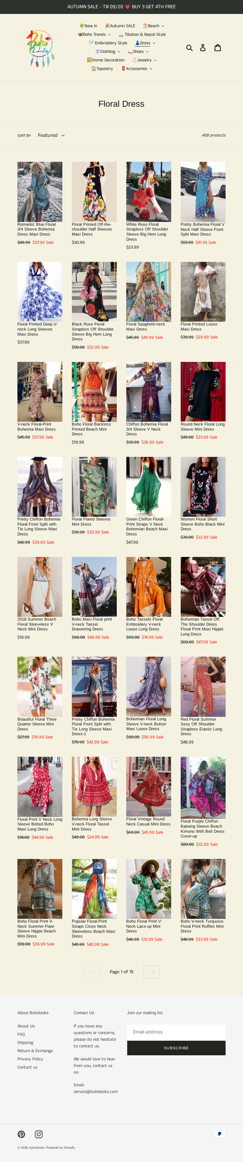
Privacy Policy (30, 1059)
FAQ (21, 1034)
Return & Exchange (35, 1051)
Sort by (24, 135)
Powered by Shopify (60, 1147)
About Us (26, 1026)
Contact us (27, 1067)
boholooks (37, 1147)
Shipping (25, 1042)
